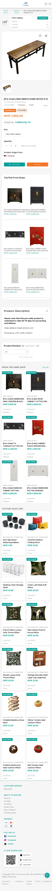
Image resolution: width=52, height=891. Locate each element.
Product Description (17, 311)
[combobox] (16, 351)
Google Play (27, 860)
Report (45, 105)
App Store (26, 855)
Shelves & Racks (17, 12)
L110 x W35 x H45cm (13, 134)
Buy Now (37, 164)
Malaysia (19, 881)
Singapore (47, 881)
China (39, 881)
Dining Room (5, 12)
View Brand (42, 18)
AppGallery (27, 865)
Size (5, 129)
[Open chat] (47, 875)
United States (30, 882)
